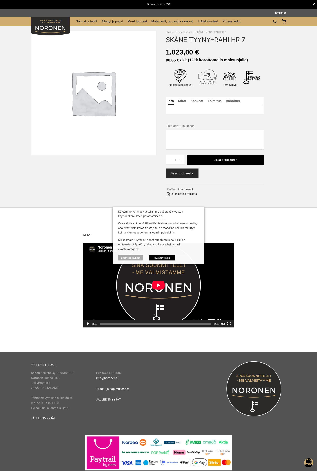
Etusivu (170, 31)
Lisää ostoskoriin (225, 160)
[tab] (171, 101)
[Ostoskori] (284, 21)
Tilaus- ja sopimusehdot (112, 389)
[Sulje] (313, 4)
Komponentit (185, 31)
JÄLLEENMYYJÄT (43, 418)
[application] (158, 285)
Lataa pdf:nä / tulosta (184, 193)
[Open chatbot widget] (308, 462)
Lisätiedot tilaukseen (180, 126)
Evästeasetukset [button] (130, 257)
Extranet (280, 12)
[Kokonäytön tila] (229, 324)
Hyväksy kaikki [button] (162, 257)
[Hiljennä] (223, 324)
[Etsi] (275, 21)
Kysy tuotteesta (182, 173)
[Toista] (88, 324)
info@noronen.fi (107, 378)
